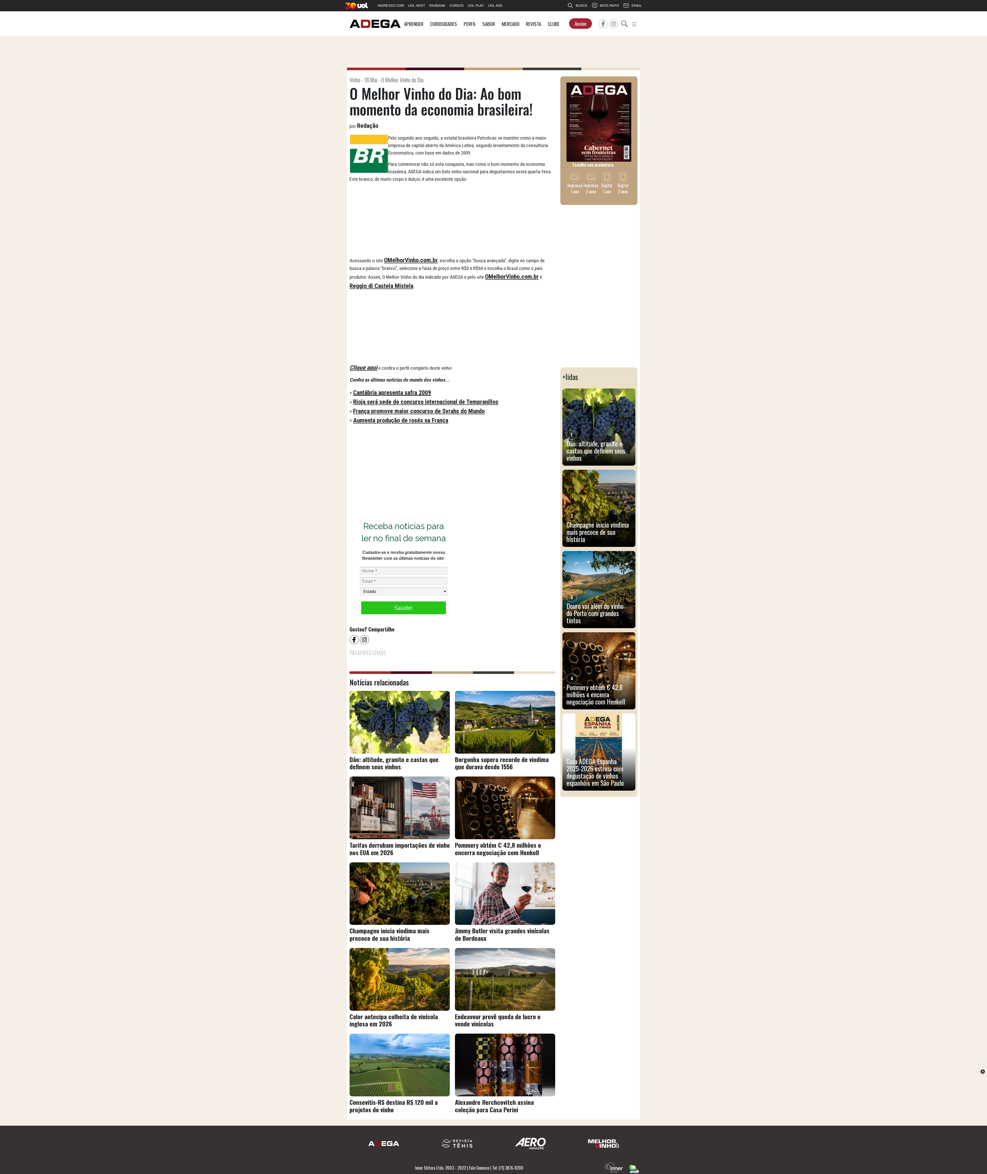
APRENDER (413, 24)
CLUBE (554, 24)
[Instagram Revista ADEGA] (613, 23)
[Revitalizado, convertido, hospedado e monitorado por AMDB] (634, 1168)
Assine (580, 23)
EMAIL (637, 5)
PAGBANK (437, 5)
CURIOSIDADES (443, 24)
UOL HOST (416, 5)
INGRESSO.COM (391, 5)
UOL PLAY (476, 5)
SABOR (488, 24)
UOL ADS (495, 5)
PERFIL (470, 24)
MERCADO (510, 24)
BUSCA (581, 5)
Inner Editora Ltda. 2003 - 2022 (440, 1168)
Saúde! (404, 607)
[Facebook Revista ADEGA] (603, 23)
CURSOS (457, 5)
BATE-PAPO (609, 5)
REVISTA (533, 24)
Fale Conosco (479, 1168)
